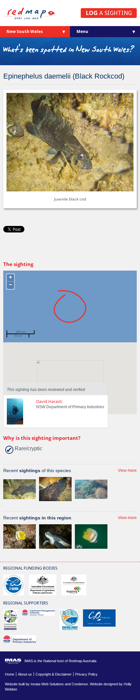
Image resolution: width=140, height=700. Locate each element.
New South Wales (25, 31)
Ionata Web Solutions (47, 684)
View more (127, 470)
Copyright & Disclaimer (53, 674)
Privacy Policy (86, 674)
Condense (80, 684)
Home (9, 674)
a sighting (109, 12)
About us (25, 674)
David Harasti (49, 401)
